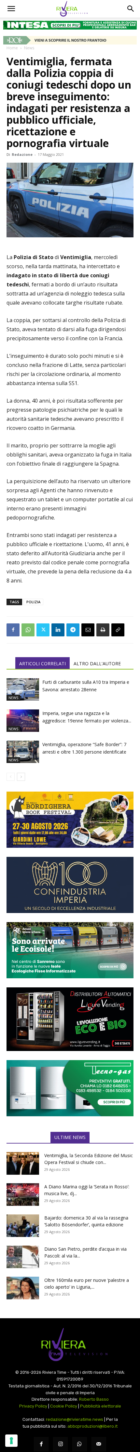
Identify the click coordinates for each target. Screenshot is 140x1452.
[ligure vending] (70, 1019)
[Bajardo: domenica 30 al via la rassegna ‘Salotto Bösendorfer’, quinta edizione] (23, 1225)
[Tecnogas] (70, 1088)
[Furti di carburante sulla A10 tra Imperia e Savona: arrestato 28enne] (23, 689)
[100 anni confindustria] (70, 885)
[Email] (87, 629)
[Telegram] (72, 629)
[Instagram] (60, 1444)
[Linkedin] (57, 629)
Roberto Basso (94, 1399)
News (29, 48)
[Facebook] (13, 629)
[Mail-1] (98, 1444)
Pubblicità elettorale (100, 1406)
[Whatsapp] (79, 1444)
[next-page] (21, 777)
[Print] (102, 629)
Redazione (22, 154)
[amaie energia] (70, 950)
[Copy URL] (117, 629)
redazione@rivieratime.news (74, 1419)
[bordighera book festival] (70, 820)
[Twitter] (42, 629)
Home (12, 48)
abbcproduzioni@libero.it (92, 1426)
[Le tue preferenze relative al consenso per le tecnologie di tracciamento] (11, 1440)
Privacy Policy (33, 1406)
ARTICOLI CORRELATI (42, 663)
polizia (33, 601)
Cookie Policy (63, 1406)
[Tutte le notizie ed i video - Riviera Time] (70, 1344)
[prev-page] (11, 777)
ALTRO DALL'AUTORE (97, 663)
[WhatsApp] (28, 629)
